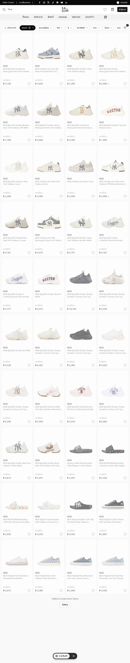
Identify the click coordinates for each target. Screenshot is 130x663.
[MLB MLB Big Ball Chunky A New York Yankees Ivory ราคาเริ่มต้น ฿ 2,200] (17, 174)
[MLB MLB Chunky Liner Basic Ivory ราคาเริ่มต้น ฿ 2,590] (81, 174)
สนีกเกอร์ (76, 17)
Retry (65, 604)
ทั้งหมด (26, 17)
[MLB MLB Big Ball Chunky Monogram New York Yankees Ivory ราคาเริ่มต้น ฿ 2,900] (113, 61)
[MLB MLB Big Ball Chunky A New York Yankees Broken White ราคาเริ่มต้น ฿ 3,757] (81, 230)
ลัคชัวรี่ (51, 17)
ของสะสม (63, 17)
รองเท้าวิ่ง (89, 17)
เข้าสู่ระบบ (122, 9)
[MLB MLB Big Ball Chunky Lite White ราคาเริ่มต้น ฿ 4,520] (17, 343)
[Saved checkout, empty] (112, 9)
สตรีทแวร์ (38, 17)
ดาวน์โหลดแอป (24, 2)
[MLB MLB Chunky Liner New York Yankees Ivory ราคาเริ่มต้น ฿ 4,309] (49, 174)
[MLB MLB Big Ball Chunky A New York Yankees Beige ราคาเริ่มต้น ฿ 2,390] (81, 61)
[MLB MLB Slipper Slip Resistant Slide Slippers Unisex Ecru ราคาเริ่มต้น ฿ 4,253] (49, 512)
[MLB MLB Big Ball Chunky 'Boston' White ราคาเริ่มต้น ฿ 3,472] (49, 286)
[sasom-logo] (65, 9)
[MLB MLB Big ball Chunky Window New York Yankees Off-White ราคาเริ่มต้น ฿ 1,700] (17, 117)
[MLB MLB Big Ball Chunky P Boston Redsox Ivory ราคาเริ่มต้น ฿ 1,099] (113, 117)
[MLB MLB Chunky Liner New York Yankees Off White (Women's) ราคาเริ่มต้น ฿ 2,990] (113, 174)
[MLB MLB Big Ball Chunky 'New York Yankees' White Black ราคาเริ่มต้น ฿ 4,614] (17, 455)
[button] (4, 9)
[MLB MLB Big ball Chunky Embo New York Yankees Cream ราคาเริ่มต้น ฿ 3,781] (17, 230)
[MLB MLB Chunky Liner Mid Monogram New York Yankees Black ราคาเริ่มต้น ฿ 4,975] (49, 230)
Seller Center (8, 2)
